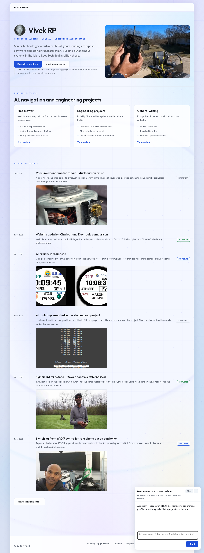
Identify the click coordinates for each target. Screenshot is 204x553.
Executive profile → (28, 64)
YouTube (117, 543)
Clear (189, 491)
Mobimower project (56, 64)
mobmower (21, 7)
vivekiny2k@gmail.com (98, 543)
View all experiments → (30, 501)
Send (192, 544)
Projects (130, 543)
